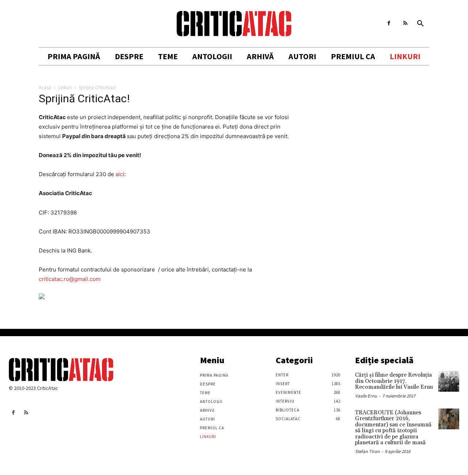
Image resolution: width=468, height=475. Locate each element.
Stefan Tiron (367, 451)
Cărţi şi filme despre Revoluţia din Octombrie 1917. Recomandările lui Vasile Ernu (394, 381)
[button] (420, 24)
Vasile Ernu (366, 396)
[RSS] (405, 23)
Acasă (45, 87)
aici (120, 174)
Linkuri (65, 87)
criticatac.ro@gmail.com (70, 279)
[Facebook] (388, 23)
